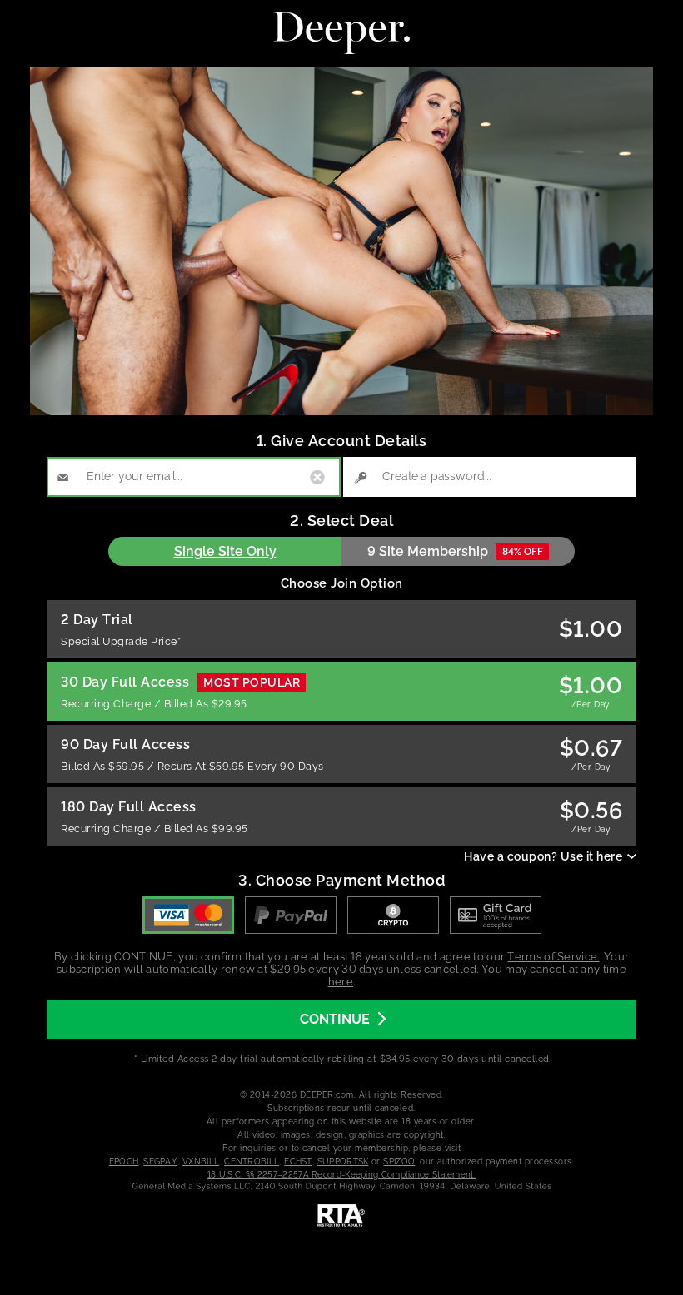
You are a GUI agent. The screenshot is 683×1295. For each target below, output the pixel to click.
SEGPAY (160, 1161)
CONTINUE (335, 1019)
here (340, 981)
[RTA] (341, 1215)
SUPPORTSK (343, 1161)
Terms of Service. (553, 956)
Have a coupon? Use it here (543, 856)
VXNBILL (200, 1161)
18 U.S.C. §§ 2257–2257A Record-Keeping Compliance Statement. (341, 1174)
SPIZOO (399, 1161)
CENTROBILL (251, 1161)
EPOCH (124, 1161)
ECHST (298, 1161)
